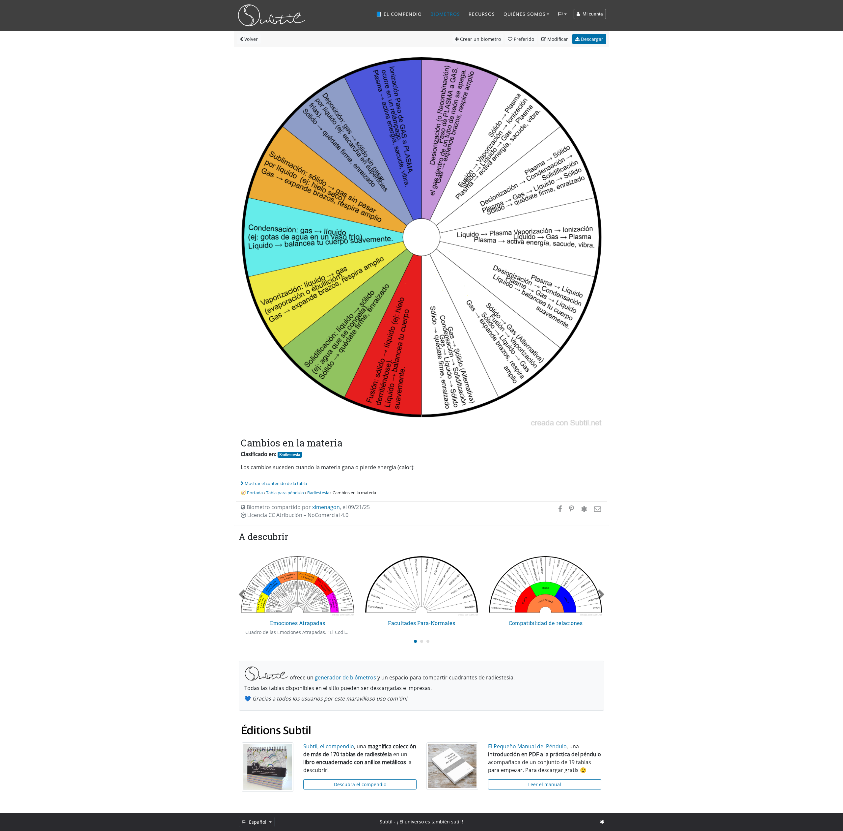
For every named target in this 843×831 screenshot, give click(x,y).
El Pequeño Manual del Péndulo (527, 746)
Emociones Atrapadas (297, 622)
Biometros (445, 14)
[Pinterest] (571, 508)
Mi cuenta (591, 13)
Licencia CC (297, 515)
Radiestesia (289, 454)
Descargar (591, 39)
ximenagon (326, 507)
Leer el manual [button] (544, 784)
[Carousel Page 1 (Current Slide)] (415, 641)
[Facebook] (560, 508)
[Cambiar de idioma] (562, 14)
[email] (596, 508)
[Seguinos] (602, 821)
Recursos (482, 14)
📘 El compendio (399, 14)
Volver (250, 39)
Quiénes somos (524, 14)
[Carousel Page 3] (427, 641)
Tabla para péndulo (285, 493)
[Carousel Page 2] (421, 641)
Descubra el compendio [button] (360, 784)
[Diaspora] (584, 508)
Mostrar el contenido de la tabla (276, 483)
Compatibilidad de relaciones (546, 622)
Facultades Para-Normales (421, 622)
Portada (255, 493)
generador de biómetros (345, 677)
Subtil (386, 821)
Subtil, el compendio (328, 746)
